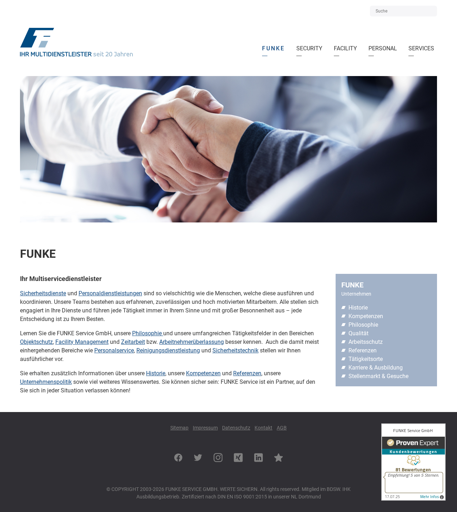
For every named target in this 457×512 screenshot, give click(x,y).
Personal (382, 46)
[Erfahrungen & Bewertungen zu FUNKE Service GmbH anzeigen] (413, 498)
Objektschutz (36, 341)
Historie (155, 373)
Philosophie (147, 333)
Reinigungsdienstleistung (168, 350)
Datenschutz (236, 428)
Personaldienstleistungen (110, 293)
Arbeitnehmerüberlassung (191, 341)
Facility (347, 46)
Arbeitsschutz (365, 341)
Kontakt (263, 428)
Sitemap (179, 428)
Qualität (358, 333)
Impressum (205, 428)
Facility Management (82, 341)
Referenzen (247, 373)
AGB (282, 428)
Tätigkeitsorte (365, 359)
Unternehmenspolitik (46, 381)
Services (421, 46)
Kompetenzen (203, 373)
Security (310, 46)
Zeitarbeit (133, 341)
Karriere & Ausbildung (375, 367)
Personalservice (114, 350)
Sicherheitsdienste (43, 293)
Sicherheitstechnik (235, 350)
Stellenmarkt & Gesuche (378, 376)
